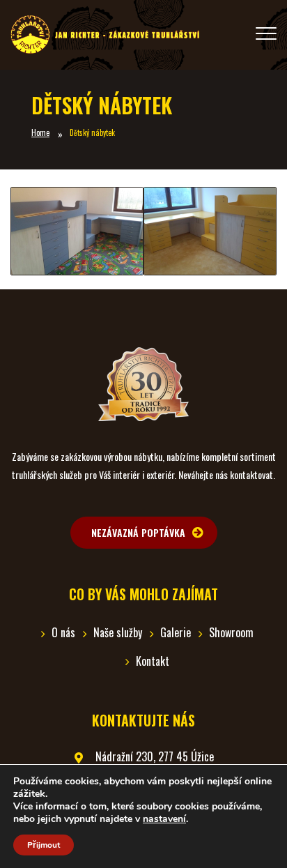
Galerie (175, 632)
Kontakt (152, 661)
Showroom (231, 632)
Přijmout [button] (43, 845)
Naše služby (117, 632)
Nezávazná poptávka (138, 532)
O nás (63, 632)
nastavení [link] (164, 818)
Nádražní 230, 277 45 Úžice (154, 756)
